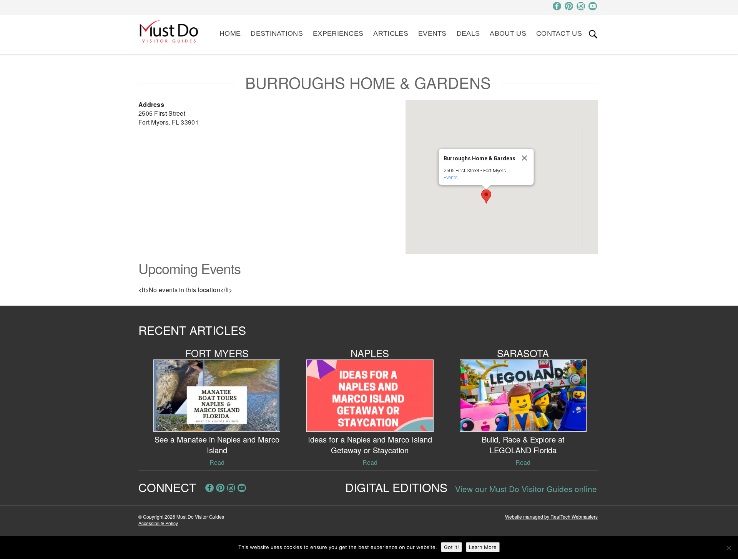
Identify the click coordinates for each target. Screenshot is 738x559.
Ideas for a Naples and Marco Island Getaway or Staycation (370, 445)
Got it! (451, 547)
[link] (593, 34)
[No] (728, 548)
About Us (508, 33)
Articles (390, 33)
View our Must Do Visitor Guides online (526, 488)
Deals (468, 33)
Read (216, 462)
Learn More (483, 547)
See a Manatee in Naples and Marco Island (217, 445)
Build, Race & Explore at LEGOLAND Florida (523, 445)
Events (432, 33)
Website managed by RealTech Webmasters (551, 516)
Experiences (338, 33)
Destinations (277, 33)
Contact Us (559, 33)
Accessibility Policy (158, 523)
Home (230, 33)
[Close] (524, 158)
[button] (486, 196)
